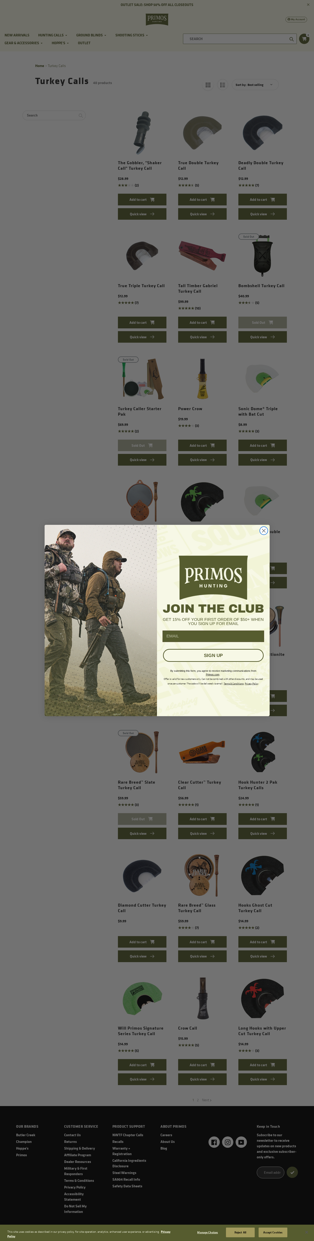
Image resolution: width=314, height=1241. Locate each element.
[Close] (307, 1232)
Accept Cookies (273, 1232)
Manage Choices (207, 1232)
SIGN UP (213, 655)
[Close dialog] (264, 531)
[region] (157, 1233)
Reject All (240, 1232)
